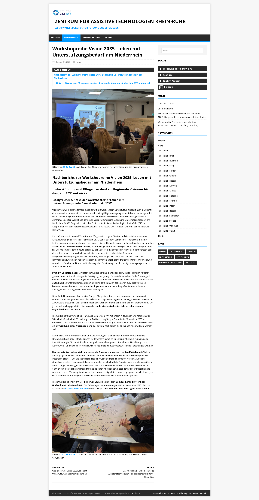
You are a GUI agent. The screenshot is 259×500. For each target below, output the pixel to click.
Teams (161, 235)
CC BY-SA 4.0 (68, 167)
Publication (163, 150)
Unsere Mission (165, 108)
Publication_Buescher (168, 160)
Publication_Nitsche (167, 200)
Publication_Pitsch (166, 205)
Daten (162, 251)
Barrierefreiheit (159, 493)
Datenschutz (176, 251)
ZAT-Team (190, 262)
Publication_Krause (167, 190)
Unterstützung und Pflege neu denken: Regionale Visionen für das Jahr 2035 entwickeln (103, 83)
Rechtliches (182, 257)
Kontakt (203, 493)
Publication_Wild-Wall (168, 225)
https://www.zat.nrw (76, 388)
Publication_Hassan (167, 180)
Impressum (193, 493)
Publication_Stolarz (167, 220)
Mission (192, 251)
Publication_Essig (166, 165)
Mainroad (130, 493)
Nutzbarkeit (165, 257)
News (78, 62)
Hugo (119, 493)
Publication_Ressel (167, 210)
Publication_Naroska (168, 195)
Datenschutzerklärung (177, 493)
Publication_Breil (166, 155)
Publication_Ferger (167, 170)
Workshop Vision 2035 (170, 262)
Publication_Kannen (167, 185)
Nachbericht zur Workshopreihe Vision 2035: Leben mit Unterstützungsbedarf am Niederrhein (98, 76)
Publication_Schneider (168, 215)
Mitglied (161, 140)
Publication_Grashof (167, 175)
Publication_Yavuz (166, 230)
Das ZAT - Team (166, 103)
